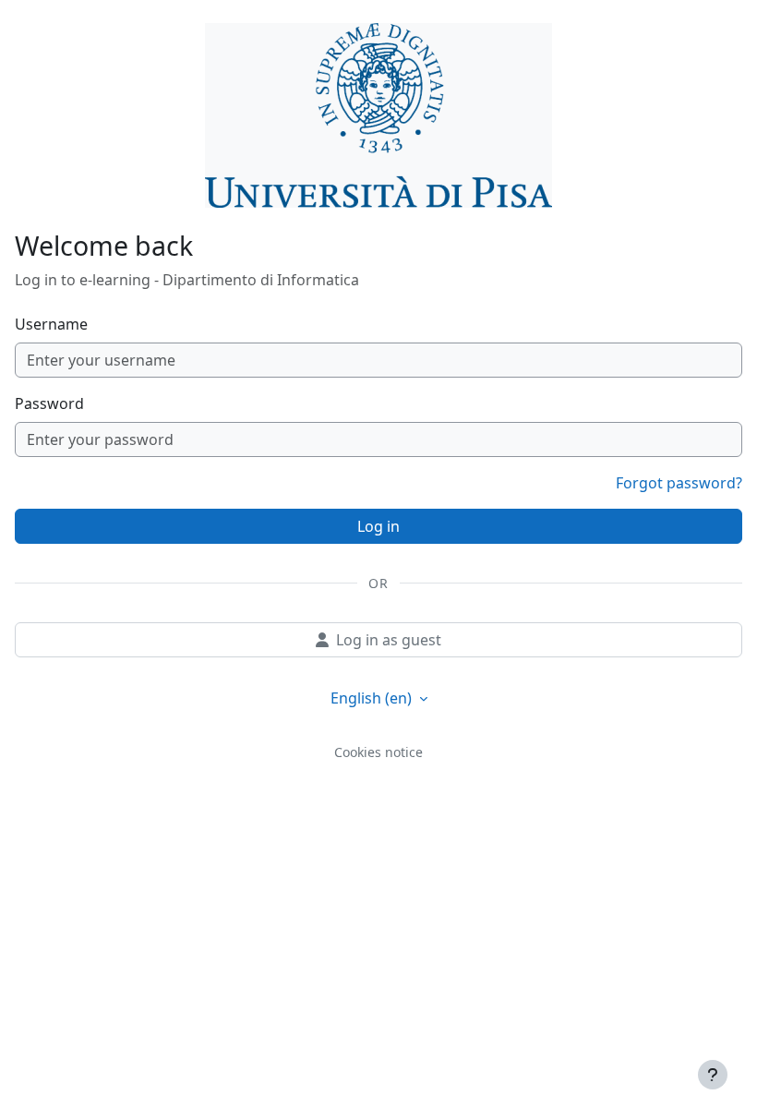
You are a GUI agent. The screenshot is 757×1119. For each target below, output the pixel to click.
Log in (378, 526)
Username (51, 324)
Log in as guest (388, 640)
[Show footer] (712, 1074)
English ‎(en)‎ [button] (372, 698)
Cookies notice (378, 752)
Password (49, 403)
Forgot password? (679, 483)
